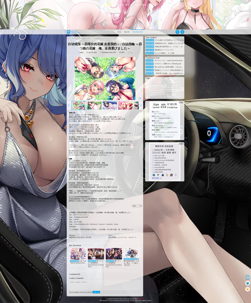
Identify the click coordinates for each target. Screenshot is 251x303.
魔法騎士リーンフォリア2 (164, 50)
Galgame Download (112, 299)
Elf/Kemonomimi (165, 81)
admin (81, 52)
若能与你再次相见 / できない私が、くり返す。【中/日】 (131, 262)
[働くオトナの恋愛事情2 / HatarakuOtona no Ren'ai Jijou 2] (96, 254)
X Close (181, 102)
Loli (160, 97)
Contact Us (141, 299)
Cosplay (150, 86)
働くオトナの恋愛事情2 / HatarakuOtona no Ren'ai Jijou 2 (96, 263)
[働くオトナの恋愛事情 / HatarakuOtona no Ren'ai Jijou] (114, 254)
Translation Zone (137, 32)
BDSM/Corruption (158, 85)
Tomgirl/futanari (171, 93)
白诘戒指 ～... (98, 38)
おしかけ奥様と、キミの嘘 (164, 53)
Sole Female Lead (173, 87)
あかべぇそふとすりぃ (81, 215)
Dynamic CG (166, 85)
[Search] (177, 32)
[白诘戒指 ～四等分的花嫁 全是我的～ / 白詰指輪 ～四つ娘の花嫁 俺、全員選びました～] (70, 229)
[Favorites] (131, 53)
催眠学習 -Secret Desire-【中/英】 (80, 237)
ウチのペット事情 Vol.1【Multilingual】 (168, 64)
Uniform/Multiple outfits (81, 224)
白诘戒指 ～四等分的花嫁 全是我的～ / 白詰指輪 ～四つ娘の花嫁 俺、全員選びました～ (103, 229)
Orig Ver (127, 32)
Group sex (101, 224)
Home (119, 32)
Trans (134, 206)
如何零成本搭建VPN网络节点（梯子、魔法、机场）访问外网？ (126, 5)
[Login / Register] (182, 32)
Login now (96, 292)
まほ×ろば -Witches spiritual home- (78, 262)
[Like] (129, 53)
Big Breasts (93, 224)
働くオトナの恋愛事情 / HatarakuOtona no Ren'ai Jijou (114, 263)
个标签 (156, 93)
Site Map (134, 299)
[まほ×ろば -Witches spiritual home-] (78, 254)
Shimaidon (109, 224)
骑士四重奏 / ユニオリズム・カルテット (122, 237)
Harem (116, 224)
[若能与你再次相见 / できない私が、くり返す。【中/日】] (132, 253)
